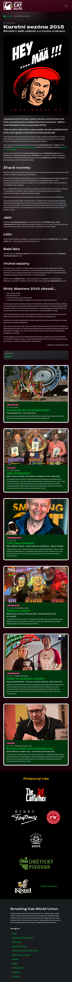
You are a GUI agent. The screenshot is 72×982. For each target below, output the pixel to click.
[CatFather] (36, 794)
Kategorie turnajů (19, 946)
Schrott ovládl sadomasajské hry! (30, 748)
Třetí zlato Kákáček (20, 543)
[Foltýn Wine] (53, 817)
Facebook (16, 972)
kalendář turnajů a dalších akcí (24, 147)
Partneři (15, 959)
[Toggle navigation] (66, 6)
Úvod (14, 933)
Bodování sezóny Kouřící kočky (25, 951)
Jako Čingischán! (19, 473)
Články (10, 16)
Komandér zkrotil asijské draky (28, 410)
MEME (15, 964)
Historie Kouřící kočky (21, 955)
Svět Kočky (16, 942)
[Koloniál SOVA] (36, 840)
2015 (8, 356)
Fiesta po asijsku (18, 610)
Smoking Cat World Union (23, 938)
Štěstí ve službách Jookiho (25, 678)
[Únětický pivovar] (36, 863)
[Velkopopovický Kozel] (23, 886)
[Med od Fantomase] (24, 817)
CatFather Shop (18, 968)
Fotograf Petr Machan (48, 886)
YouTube (15, 976)
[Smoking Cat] (4, 16)
